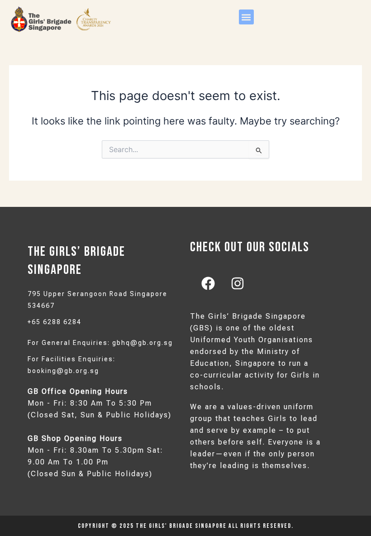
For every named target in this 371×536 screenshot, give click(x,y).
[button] (246, 17)
